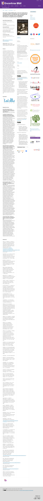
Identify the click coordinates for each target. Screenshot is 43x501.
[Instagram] (33, 35)
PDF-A (19, 37)
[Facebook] (31, 35)
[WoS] (35, 63)
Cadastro (38, 0)
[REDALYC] (35, 83)
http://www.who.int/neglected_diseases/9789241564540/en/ (11, 462)
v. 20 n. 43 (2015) (10, 10)
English (31, 16)
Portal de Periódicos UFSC (5, 7)
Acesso (21, 5)
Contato (24, 5)
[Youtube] (36, 35)
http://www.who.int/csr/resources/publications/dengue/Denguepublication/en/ (14, 455)
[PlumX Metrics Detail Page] (5, 480)
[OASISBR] (35, 112)
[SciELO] (35, 74)
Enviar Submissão (33, 11)
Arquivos (12, 5)
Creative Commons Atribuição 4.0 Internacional (26, 490)
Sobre (5, 5)
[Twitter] (39, 35)
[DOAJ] (35, 45)
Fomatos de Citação (20, 58)
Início (2, 5)
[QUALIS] (35, 101)
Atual (9, 5)
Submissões (16, 5)
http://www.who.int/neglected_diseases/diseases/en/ (10, 468)
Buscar (40, 5)
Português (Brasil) (32, 19)
